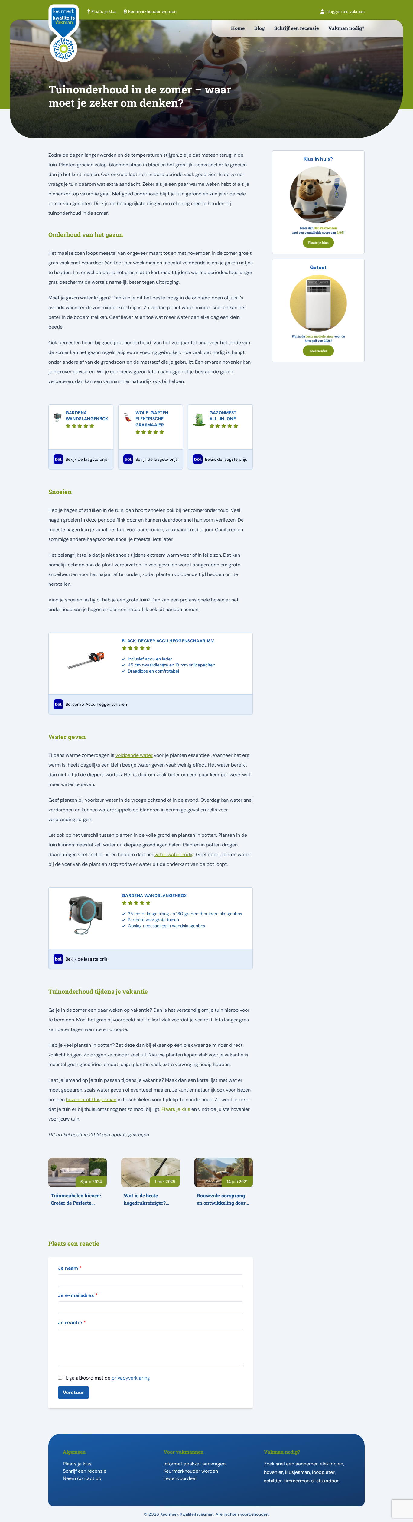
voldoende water (134, 755)
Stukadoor (327, 1481)
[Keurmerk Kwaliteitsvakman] (63, 43)
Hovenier (273, 1472)
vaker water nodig (174, 854)
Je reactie (72, 1322)
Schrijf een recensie (296, 28)
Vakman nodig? (346, 28)
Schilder (273, 1481)
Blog (259, 28)
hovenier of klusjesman (91, 1099)
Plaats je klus (175, 1109)
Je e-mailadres (78, 1295)
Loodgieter (323, 1472)
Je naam (70, 1268)
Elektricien (331, 1464)
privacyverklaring (131, 1378)
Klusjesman (297, 1472)
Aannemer (306, 1464)
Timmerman (297, 1481)
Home (238, 28)
